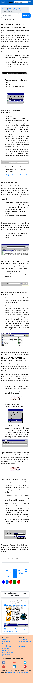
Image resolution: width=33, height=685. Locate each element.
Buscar (26, 15)
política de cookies (6, 673)
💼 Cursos (9, 8)
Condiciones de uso (11, 672)
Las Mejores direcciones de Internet (15, 175)
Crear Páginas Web (9, 10)
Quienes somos (7, 644)
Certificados (6, 646)
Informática (17, 8)
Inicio (3, 8)
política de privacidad (22, 672)
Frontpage (19, 10)
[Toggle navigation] (3, 2)
